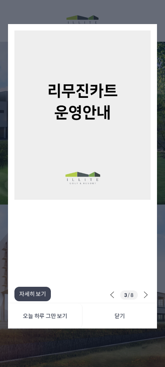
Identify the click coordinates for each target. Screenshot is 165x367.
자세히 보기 (32, 294)
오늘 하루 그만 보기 (45, 316)
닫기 (120, 316)
